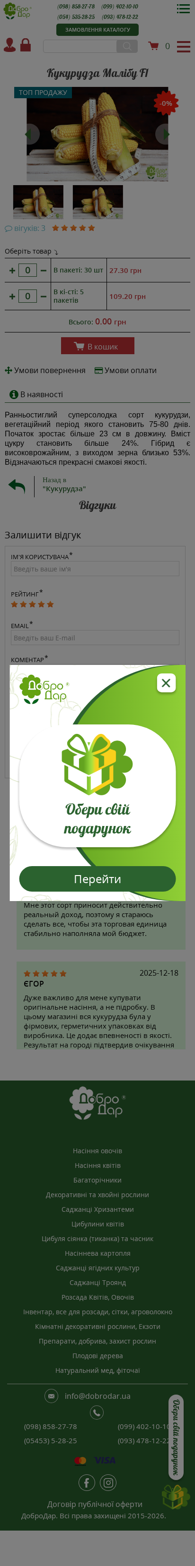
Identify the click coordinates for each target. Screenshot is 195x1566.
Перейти (97, 878)
